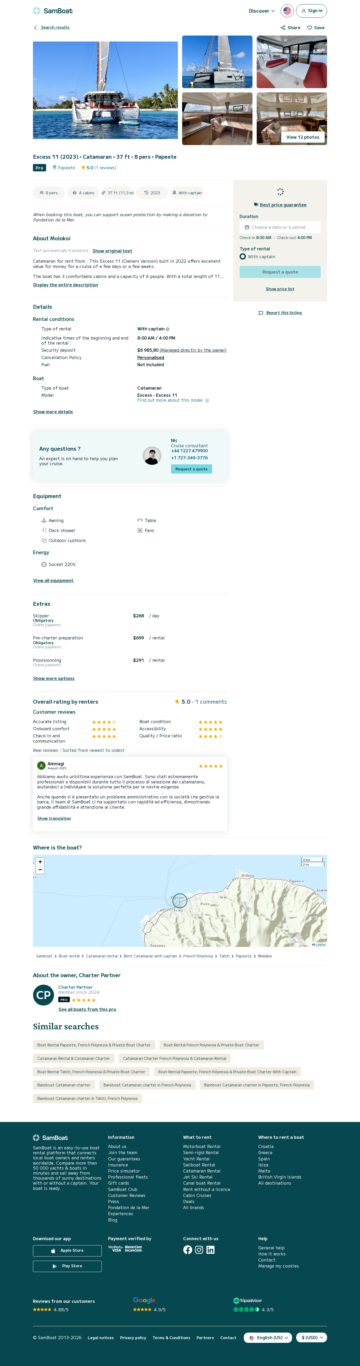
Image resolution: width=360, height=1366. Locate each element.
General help (271, 1247)
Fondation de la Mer (128, 1207)
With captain (261, 256)
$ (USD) (310, 1337)
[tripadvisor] (248, 1300)
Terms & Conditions (171, 1337)
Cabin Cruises (197, 1195)
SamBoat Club (122, 1189)
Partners (205, 1337)
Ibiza (263, 1164)
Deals (188, 1201)
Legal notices (101, 1337)
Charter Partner (75, 987)
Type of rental (255, 248)
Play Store (71, 1265)
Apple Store (72, 1250)
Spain (264, 1158)
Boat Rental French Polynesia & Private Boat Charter (211, 1044)
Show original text (112, 251)
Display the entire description (65, 284)
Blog (112, 1219)
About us (117, 1146)
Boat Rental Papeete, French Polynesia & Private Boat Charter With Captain (227, 1071)
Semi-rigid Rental (201, 1152)
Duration (249, 216)
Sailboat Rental (199, 1164)
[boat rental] (52, 10)
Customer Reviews (126, 1195)
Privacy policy (133, 1337)
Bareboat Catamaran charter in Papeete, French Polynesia (257, 1084)
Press (113, 1201)
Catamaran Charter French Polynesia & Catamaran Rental (174, 1058)
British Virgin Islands (279, 1176)
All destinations (274, 1182)
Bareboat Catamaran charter (63, 1084)
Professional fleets (128, 1176)
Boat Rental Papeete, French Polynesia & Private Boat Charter (94, 1044)
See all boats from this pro (87, 1009)
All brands (193, 1207)
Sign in (315, 10)
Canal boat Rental (202, 1182)
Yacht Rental (196, 1158)
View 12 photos (302, 137)
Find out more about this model (170, 400)
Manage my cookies (278, 1265)
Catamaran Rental (202, 1170)
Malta (264, 1170)
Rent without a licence (206, 1189)
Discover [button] (259, 10)
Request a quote (192, 468)
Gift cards (118, 1182)
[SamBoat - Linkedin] (210, 1249)
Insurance (118, 1164)
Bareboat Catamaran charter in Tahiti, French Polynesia (87, 1098)
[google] (144, 1300)
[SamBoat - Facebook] (187, 1249)
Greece (265, 1152)
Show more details (53, 411)
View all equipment (53, 580)
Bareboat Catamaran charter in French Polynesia (147, 1084)
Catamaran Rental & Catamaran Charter (73, 1058)
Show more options (54, 678)
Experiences (120, 1213)
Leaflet (320, 944)
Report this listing (283, 312)
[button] (40, 862)
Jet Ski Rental (198, 1176)
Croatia (266, 1146)
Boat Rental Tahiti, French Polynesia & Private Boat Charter (91, 1071)
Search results (55, 27)
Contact (266, 1259)
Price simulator (124, 1170)
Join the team (122, 1152)
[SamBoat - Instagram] (199, 1249)
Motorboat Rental (202, 1146)
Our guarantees (124, 1158)
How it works (272, 1253)
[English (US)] (287, 10)
